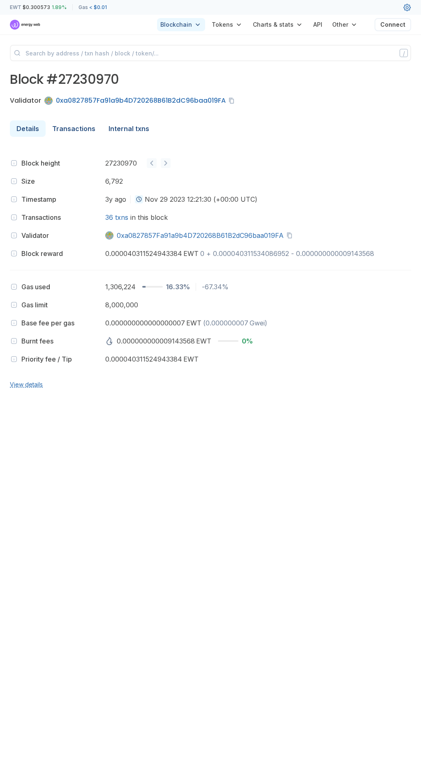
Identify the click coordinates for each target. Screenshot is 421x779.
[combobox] (139, 199)
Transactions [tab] (73, 128)
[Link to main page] (25, 25)
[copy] (233, 101)
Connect (392, 24)
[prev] (152, 163)
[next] (166, 163)
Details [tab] (27, 128)
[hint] (14, 163)
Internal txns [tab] (129, 128)
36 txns (116, 217)
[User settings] (407, 7)
